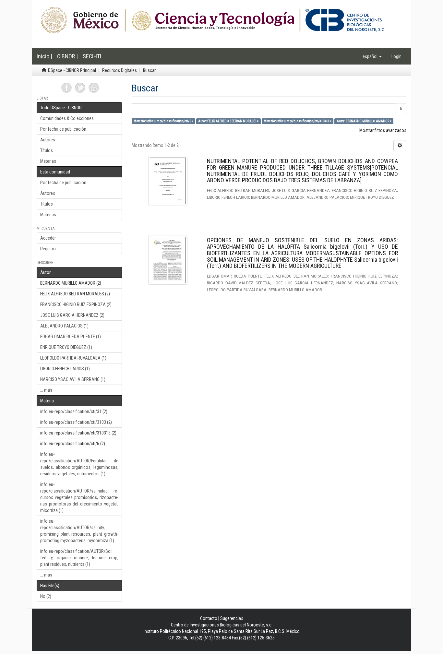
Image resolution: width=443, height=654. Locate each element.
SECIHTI (92, 56)
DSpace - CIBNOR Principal (72, 70)
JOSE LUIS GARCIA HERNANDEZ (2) (72, 315)
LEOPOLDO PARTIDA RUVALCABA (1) (73, 358)
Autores (47, 139)
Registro (48, 248)
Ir (401, 108)
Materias (48, 161)
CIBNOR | (67, 56)
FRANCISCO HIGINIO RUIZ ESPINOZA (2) (76, 304)
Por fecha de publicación (63, 129)
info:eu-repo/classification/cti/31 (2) (73, 411)
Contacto (208, 618)
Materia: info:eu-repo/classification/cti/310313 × (297, 121)
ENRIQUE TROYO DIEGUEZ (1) (66, 347)
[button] (372, 56)
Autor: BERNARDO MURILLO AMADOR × (364, 121)
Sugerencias (231, 618)
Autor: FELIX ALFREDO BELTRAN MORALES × (228, 121)
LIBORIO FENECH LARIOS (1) (65, 368)
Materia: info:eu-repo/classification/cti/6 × (163, 121)
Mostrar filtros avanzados (382, 130)
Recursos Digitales (119, 70)
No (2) (45, 596)
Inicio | (44, 56)
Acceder (48, 238)
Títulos (46, 150)
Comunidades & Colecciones (67, 118)
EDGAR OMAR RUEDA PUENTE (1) (70, 336)
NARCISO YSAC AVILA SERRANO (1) (72, 379)
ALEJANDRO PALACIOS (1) (64, 325)
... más (46, 390)
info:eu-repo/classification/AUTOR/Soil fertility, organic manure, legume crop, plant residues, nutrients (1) (79, 558)
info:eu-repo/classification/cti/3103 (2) (76, 422)
